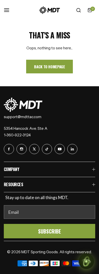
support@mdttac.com (22, 116)
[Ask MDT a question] (86, 261)
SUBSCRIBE (49, 231)
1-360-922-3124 (17, 135)
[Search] (78, 10)
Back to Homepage (49, 66)
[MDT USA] (49, 10)
